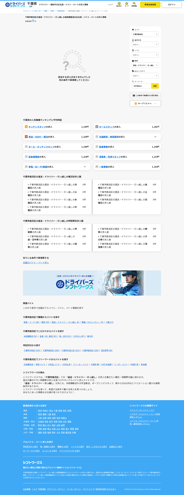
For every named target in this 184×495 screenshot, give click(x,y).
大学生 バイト (54, 364)
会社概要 (27, 489)
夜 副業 (144, 364)
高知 (77, 428)
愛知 (40, 414)
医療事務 (103, 146)
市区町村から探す (30, 446)
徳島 (63, 428)
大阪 (40, 417)
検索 (155, 86)
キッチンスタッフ (37, 126)
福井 (54, 425)
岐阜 (54, 414)
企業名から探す (115, 446)
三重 (49, 414)
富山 (44, 425)
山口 (58, 428)
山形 (65, 421)
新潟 (40, 425)
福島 (69, 421)
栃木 (65, 410)
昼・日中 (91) (65, 336)
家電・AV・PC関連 (38, 166)
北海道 (41, 421)
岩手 (51, 421)
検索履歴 (134, 6)
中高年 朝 (95, 364)
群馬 (69, 410)
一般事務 (103, 166)
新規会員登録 (150, 4)
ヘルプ (110, 4)
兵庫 (44, 417)
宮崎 (63, 432)
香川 (67, 428)
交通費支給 (28, 364)
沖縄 (74, 432)
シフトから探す (77, 446)
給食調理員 (34, 156)
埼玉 (51, 410)
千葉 (56, 410)
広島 (54, 428)
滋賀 (54, 417)
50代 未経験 (106, 364)
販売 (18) (45, 322)
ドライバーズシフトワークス (142, 410)
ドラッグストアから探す (69, 450)
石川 (49, 425)
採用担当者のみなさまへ (106, 489)
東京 (40, 410)
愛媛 (72, 428)
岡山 (49, 428)
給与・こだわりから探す (96, 446)
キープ (127, 6)
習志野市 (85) (106, 350)
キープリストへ (145, 103)
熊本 (54, 432)
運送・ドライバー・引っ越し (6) (65, 322)
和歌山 (64, 417)
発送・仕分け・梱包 (38, 136)
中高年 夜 (134, 364)
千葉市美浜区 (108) (51, 350)
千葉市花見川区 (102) (70, 350)
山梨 (58, 425)
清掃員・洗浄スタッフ (110, 156)
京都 (49, 417)
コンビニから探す (49, 450)
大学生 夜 (66, 364)
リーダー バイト (121, 364)
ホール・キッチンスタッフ (41, 146)
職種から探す (63, 446)
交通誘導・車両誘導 (109, 136)
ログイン (172, 4)
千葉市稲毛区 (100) (90, 350)
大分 (58, 432)
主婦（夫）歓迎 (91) (48, 336)
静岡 (44, 414)
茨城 (60, 410)
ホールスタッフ (106, 126)
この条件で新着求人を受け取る (147, 95)
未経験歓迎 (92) (30, 336)
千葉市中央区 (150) (32, 350)
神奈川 (45, 410)
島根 (44, 428)
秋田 (60, 421)
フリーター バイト (80, 364)
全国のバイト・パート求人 (36, 262)
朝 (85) (90, 336)
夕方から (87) (79, 336)
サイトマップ (88, 489)
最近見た (119, 6)
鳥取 (40, 428)
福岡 (40, 432)
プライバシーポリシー (56, 489)
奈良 (58, 417)
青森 (46, 421)
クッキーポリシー (74, 489)
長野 (63, 425)
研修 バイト (41, 364)
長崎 (49, 432)
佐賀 (44, 432)
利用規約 (42, 489)
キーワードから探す (31, 450)
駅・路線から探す (47, 446)
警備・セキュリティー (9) (93, 322)
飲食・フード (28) (31, 322)
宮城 (56, 421)
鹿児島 (68, 432)
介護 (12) (109, 322)
